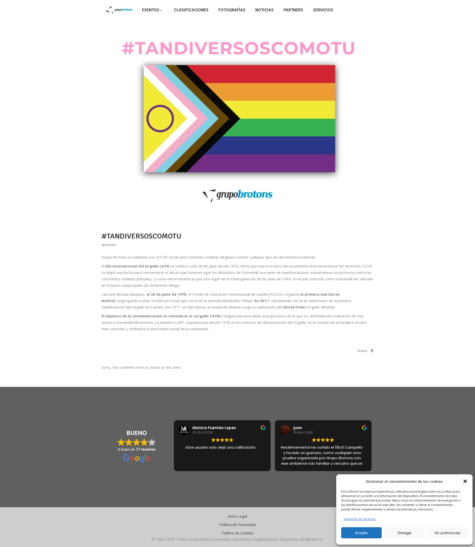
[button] (465, 481)
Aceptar (361, 533)
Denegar (404, 533)
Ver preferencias (447, 533)
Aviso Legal (237, 516)
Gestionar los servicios (360, 519)
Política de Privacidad (237, 524)
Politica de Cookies (238, 532)
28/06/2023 (108, 245)
